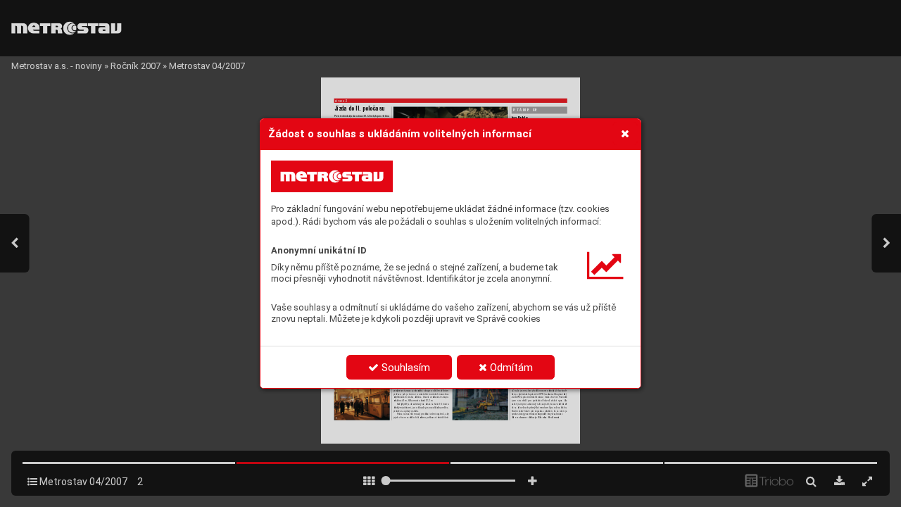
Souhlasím (404, 367)
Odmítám (510, 367)
